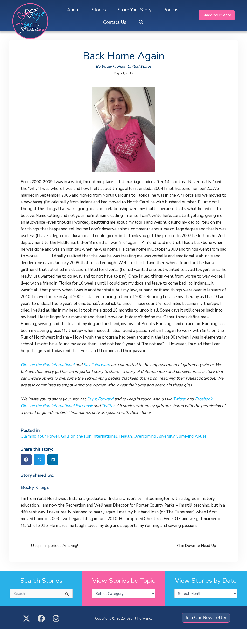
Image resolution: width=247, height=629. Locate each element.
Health (125, 436)
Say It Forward (96, 365)
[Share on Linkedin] (52, 459)
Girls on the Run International (48, 365)
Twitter (179, 399)
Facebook (203, 399)
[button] (141, 22)
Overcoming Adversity (154, 436)
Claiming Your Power (40, 436)
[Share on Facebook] (26, 459)
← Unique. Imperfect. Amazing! (52, 546)
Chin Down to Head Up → (199, 546)
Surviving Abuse (191, 436)
